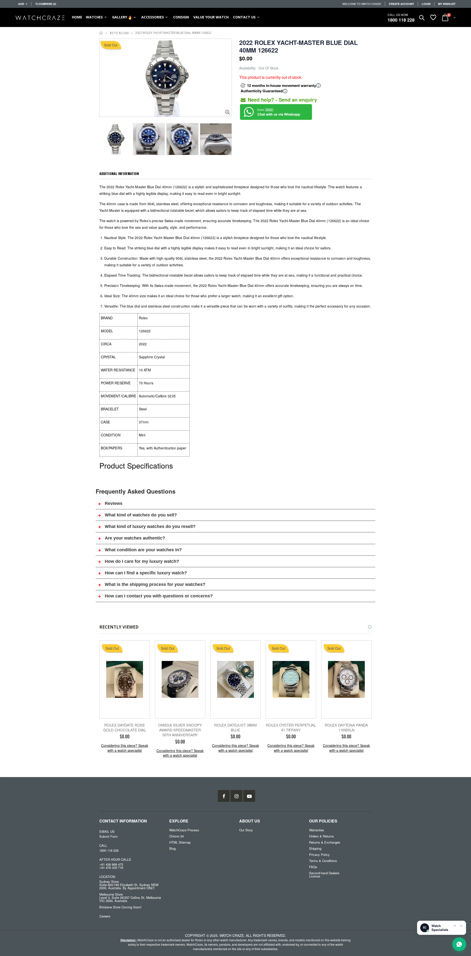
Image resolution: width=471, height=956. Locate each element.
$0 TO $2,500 (119, 33)
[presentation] (104, 137)
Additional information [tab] (119, 173)
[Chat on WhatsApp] (459, 944)
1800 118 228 (401, 20)
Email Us (107, 831)
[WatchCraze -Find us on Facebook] (224, 796)
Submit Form (108, 836)
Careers (104, 916)
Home (101, 32)
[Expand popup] (455, 925)
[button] (365, 627)
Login (426, 4)
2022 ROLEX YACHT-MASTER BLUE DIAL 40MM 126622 (298, 46)
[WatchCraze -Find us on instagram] (236, 796)
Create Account (401, 4)
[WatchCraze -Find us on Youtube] (249, 796)
